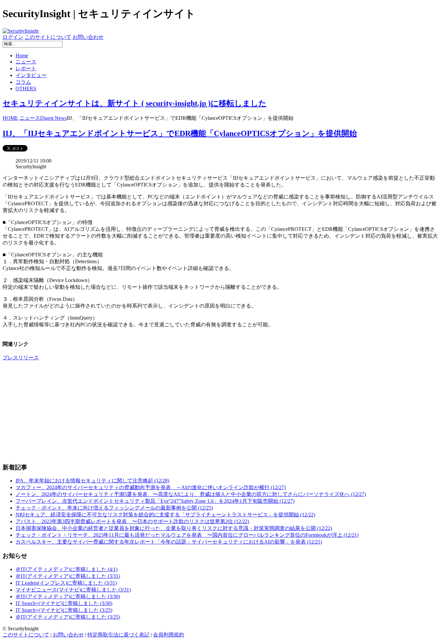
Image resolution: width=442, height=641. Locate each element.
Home (22, 55)
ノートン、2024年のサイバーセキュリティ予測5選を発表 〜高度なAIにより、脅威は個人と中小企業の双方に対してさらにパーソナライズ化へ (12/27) (191, 494)
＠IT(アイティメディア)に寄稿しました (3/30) (68, 596)
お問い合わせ (88, 37)
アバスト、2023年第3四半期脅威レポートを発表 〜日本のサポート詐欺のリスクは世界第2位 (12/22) (132, 521)
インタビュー (31, 75)
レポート (26, 68)
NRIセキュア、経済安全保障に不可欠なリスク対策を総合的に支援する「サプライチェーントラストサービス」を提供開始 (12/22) (165, 514)
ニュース (26, 61)
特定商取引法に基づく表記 (118, 634)
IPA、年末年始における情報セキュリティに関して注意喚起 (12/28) (92, 480)
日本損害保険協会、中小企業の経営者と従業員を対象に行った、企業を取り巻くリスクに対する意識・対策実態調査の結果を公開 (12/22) (174, 528)
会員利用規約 (168, 634)
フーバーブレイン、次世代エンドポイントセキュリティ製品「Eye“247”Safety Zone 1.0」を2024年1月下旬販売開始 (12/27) (155, 501)
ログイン (13, 37)
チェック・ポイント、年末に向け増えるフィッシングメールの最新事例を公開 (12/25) (114, 508)
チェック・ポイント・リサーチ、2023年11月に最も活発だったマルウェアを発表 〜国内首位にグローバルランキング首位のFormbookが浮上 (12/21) (187, 535)
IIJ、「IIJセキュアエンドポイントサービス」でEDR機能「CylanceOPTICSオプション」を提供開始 (180, 133)
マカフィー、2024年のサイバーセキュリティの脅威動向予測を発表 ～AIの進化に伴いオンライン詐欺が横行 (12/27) (151, 487)
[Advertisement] (197, 411)
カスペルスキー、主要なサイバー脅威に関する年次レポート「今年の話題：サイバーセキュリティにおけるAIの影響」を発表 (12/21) (169, 542)
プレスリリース (21, 357)
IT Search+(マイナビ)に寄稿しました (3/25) (64, 610)
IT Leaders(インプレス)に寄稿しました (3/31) (66, 583)
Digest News (53, 118)
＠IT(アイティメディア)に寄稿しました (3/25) (68, 617)
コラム (23, 82)
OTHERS (26, 88)
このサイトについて (48, 37)
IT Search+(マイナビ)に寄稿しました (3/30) (64, 603)
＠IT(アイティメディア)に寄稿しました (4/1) (66, 569)
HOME (10, 118)
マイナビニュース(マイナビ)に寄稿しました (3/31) (73, 589)
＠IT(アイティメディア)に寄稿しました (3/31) (68, 576)
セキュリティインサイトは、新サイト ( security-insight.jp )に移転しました (135, 103)
